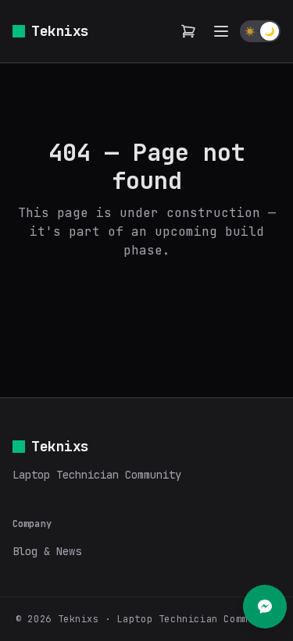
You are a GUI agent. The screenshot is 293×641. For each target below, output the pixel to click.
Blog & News (47, 551)
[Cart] (188, 31)
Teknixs (60, 31)
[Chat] (265, 607)
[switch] (260, 31)
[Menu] (221, 31)
